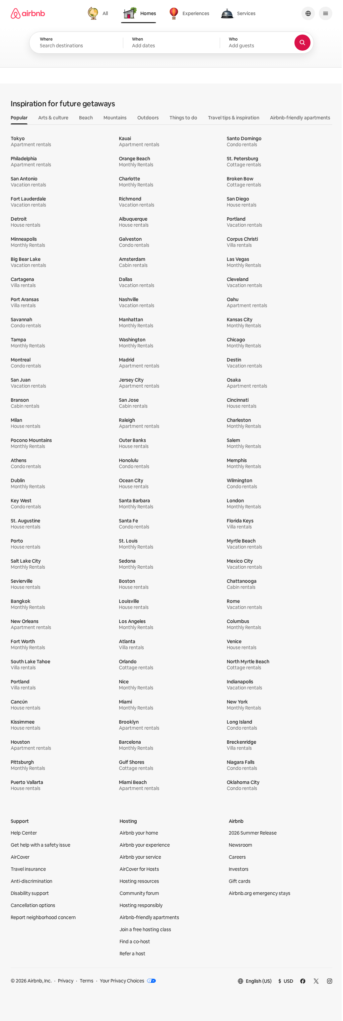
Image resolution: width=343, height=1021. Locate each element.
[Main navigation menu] (325, 13)
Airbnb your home (139, 833)
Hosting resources (139, 881)
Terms (86, 981)
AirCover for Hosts (139, 869)
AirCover (20, 857)
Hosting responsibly (141, 905)
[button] (171, 43)
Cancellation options (33, 905)
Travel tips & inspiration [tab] (233, 118)
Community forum (139, 893)
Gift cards (240, 881)
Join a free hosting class (145, 929)
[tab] (99, 13)
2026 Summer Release (253, 833)
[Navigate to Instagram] (329, 981)
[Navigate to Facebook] (302, 981)
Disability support (30, 893)
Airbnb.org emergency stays (259, 893)
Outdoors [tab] (148, 118)
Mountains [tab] (115, 118)
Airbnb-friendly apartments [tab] (300, 118)
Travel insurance (28, 869)
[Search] (302, 43)
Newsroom (240, 845)
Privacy (65, 981)
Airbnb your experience (145, 845)
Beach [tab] (86, 118)
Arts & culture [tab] (53, 118)
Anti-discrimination (31, 881)
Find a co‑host (135, 942)
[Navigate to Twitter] (316, 981)
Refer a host (132, 954)
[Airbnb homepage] (28, 13)
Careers (237, 857)
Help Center (24, 833)
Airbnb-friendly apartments (149, 917)
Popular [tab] (19, 118)
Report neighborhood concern (43, 917)
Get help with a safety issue (40, 845)
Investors (239, 869)
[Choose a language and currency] (308, 13)
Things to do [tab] (183, 118)
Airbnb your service (140, 857)
